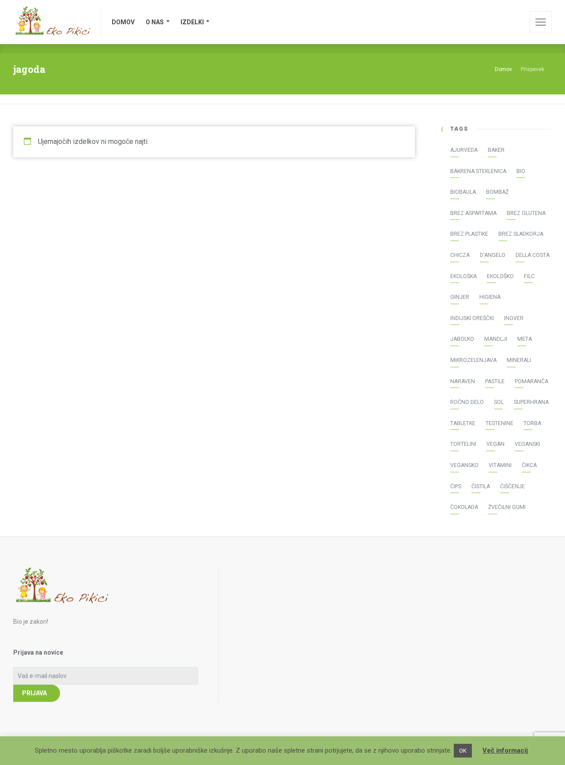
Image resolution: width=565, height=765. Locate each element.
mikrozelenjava (473, 360)
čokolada (464, 507)
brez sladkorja (520, 234)
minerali (519, 360)
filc (529, 276)
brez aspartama (473, 213)
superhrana (531, 402)
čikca (529, 465)
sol (499, 402)
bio (520, 171)
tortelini (463, 444)
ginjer (459, 297)
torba (532, 423)
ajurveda (464, 150)
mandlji (495, 339)
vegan (495, 444)
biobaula (463, 192)
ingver (514, 318)
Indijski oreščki (472, 318)
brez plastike (469, 234)
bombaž (497, 192)
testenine (499, 423)
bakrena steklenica (478, 171)
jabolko (462, 339)
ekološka (463, 276)
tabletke (462, 423)
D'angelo (492, 255)
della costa (533, 255)
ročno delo (467, 402)
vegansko (464, 465)
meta (524, 339)
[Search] (516, 22)
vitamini (500, 465)
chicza (460, 255)
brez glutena (526, 213)
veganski (527, 444)
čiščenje (512, 486)
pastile (495, 381)
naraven (462, 381)
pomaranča (531, 381)
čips (455, 486)
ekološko (500, 276)
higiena (490, 297)
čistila (480, 486)
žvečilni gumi (507, 507)
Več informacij (505, 750)
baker (496, 150)
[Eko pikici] (51, 22)
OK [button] (463, 750)
